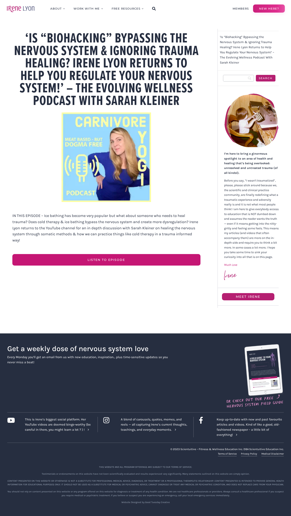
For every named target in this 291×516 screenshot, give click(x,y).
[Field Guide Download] (255, 346)
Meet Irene (248, 297)
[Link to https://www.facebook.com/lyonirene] (204, 420)
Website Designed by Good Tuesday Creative (145, 502)
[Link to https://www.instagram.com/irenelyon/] (108, 420)
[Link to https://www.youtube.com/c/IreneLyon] (12, 420)
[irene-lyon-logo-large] (21, 5)
